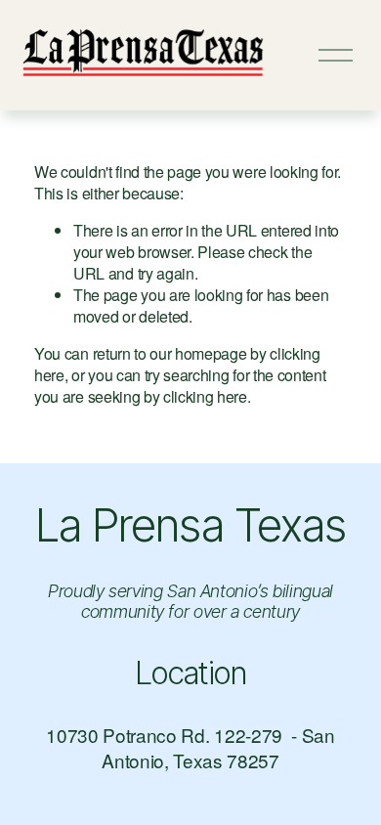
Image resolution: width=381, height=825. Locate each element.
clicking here (205, 396)
